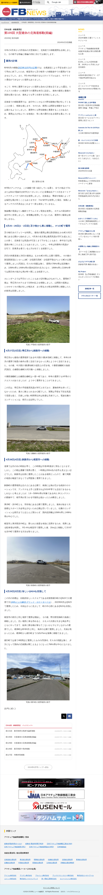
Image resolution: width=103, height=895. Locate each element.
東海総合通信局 (81, 859)
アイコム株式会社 (10, 875)
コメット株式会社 (10, 879)
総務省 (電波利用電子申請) (34, 844)
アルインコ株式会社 (42, 875)
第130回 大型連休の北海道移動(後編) (21, 737)
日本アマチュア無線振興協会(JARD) (41, 847)
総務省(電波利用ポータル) (13, 844)
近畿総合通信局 (9, 863)
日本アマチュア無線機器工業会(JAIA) (59, 844)
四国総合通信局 (37, 863)
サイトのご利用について (51, 888)
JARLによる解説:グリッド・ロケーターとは (31, 602)
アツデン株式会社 (26, 875)
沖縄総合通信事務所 (67, 863)
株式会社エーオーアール (85, 875)
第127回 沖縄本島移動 (15, 755)
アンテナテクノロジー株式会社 (63, 875)
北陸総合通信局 (67, 859)
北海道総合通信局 (10, 859)
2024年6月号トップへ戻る (38, 767)
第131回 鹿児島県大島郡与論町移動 (20, 731)
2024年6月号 (15, 22)
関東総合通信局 (39, 859)
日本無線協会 (61, 847)
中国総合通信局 (23, 863)
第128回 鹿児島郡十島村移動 (18, 749)
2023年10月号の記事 (27, 68)
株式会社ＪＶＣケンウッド (29, 879)
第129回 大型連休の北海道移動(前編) (21, 743)
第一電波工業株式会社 (49, 879)
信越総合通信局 (53, 859)
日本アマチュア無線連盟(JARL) (15, 847)
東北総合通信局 (25, 859)
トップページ (5, 22)
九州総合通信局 (51, 863)
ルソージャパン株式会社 (68, 879)
